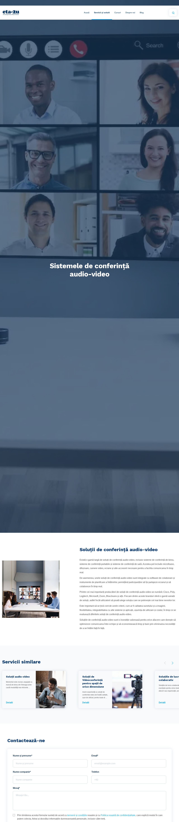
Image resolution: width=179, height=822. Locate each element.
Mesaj (16, 788)
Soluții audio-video (18, 676)
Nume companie (21, 772)
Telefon (95, 772)
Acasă (86, 12)
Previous (165, 663)
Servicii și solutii (102, 12)
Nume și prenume (22, 756)
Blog (142, 12)
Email (94, 756)
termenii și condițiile (77, 815)
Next (172, 663)
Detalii (9, 702)
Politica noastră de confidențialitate (118, 815)
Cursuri (117, 12)
